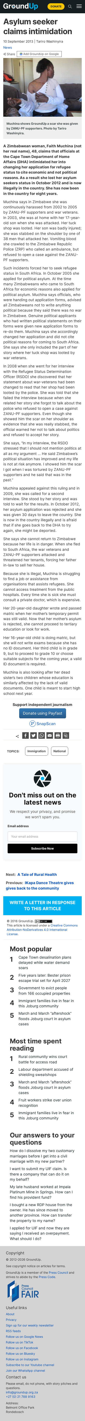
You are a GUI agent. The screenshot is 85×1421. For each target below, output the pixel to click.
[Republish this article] (65, 737)
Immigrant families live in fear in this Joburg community (46, 1003)
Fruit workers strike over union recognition (45, 1102)
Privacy (11, 1319)
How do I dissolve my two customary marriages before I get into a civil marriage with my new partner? (42, 1156)
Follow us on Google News (24, 1336)
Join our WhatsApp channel (25, 1370)
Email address (18, 826)
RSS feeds (13, 1331)
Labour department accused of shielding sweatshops (46, 1072)
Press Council (58, 1272)
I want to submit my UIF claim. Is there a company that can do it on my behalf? (39, 1174)
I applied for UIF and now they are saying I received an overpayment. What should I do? (40, 1233)
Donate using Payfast (42, 713)
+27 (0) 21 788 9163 (20, 1396)
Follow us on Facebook (22, 1348)
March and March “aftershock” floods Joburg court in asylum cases (45, 1018)
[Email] (50, 737)
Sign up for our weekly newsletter (30, 1325)
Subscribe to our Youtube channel (30, 1365)
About (10, 1314)
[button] (79, 6)
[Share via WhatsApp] (42, 737)
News (7, 47)
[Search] (70, 6)
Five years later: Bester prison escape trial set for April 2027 (45, 978)
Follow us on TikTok (19, 1342)
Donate (56, 6)
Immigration (36, 751)
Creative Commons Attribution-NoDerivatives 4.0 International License (42, 929)
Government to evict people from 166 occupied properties (44, 990)
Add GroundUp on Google (41, 54)
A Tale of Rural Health (37, 874)
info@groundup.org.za (22, 1392)
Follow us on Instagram (22, 1359)
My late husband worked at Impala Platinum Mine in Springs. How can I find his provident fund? (41, 1192)
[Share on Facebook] (26, 737)
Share (11, 54)
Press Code (47, 1277)
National (59, 751)
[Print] (58, 737)
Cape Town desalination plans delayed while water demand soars (45, 962)
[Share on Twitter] (34, 737)
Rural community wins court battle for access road (43, 1059)
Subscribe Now (42, 848)
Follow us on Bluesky (20, 1353)
